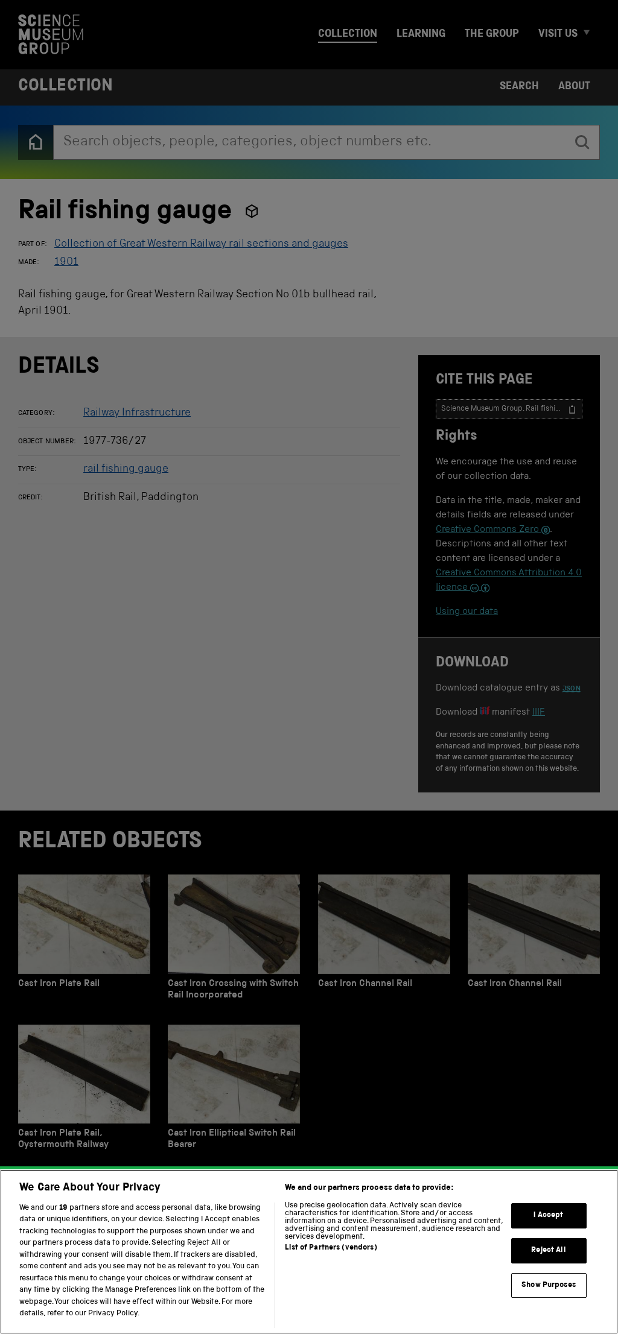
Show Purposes (548, 1285)
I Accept (548, 1216)
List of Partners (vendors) (331, 1248)
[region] (309, 1251)
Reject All (548, 1250)
